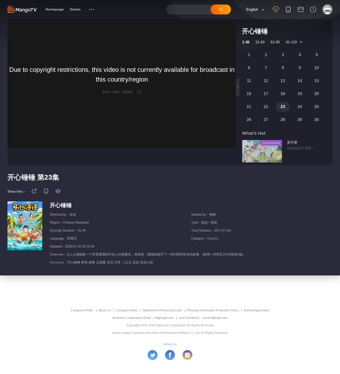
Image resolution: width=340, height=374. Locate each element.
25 (316, 107)
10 (316, 68)
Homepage (55, 9)
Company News (126, 310)
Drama (75, 9)
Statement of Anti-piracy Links (162, 310)
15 (316, 81)
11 (249, 81)
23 (283, 107)
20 (316, 94)
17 (266, 94)
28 (283, 120)
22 (266, 107)
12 (266, 81)
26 (249, 120)
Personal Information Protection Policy (213, 310)
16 (249, 94)
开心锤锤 (61, 205)
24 (299, 107)
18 (283, 94)
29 (299, 120)
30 (316, 120)
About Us (104, 310)
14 (299, 81)
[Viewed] (313, 12)
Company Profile (82, 310)
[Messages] (300, 12)
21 (249, 107)
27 (266, 120)
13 (283, 81)
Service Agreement (256, 310)
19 (299, 94)
